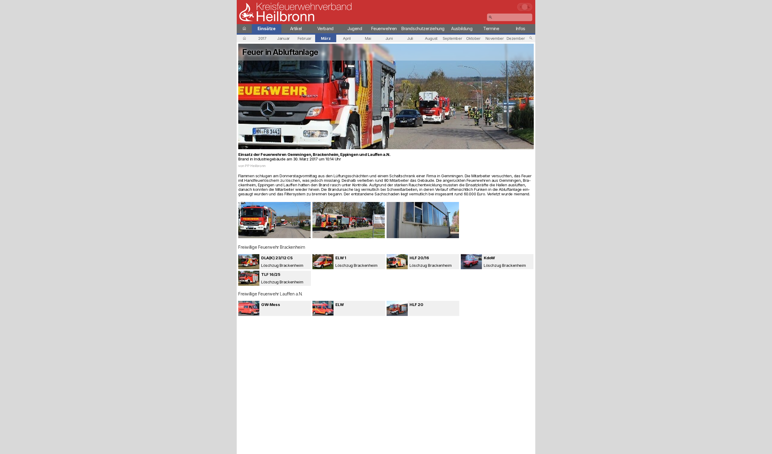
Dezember (516, 38)
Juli (410, 38)
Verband (325, 28)
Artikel (296, 28)
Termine (491, 28)
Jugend (354, 28)
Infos (520, 28)
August (431, 38)
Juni (389, 38)
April (347, 38)
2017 (262, 38)
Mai (368, 38)
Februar (304, 38)
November (495, 38)
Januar (283, 38)
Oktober (473, 38)
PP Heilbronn (255, 166)
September (452, 38)
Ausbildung (461, 28)
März (326, 38)
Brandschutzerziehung (423, 28)
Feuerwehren (384, 28)
